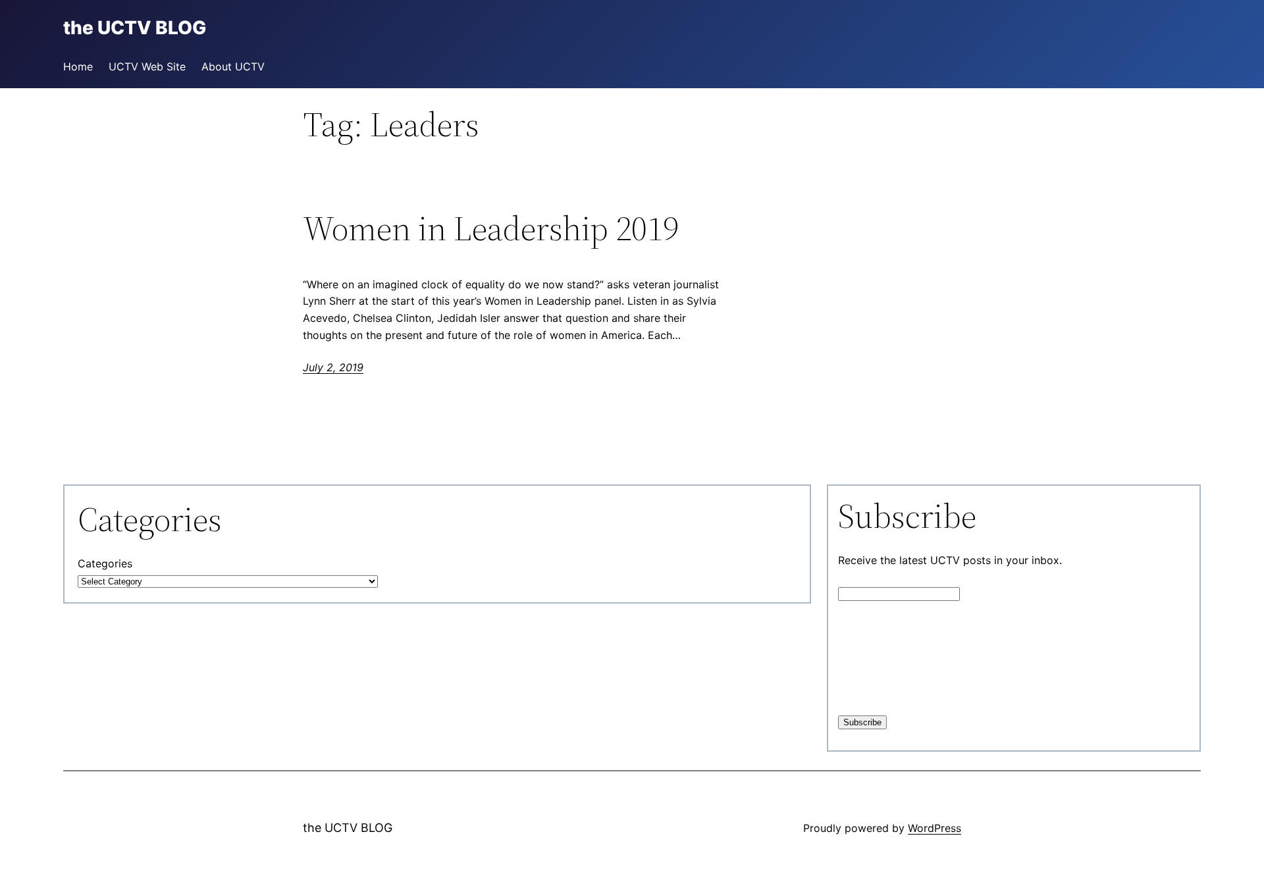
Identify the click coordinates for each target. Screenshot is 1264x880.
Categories (105, 563)
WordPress (934, 828)
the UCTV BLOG (347, 828)
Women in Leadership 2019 (491, 228)
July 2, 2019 (333, 367)
